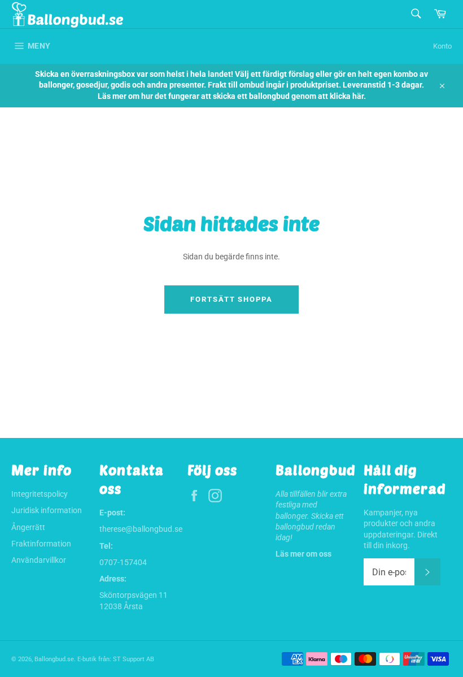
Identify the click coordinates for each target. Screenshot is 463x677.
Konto (442, 46)
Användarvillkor (38, 560)
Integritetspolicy (39, 493)
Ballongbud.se (54, 659)
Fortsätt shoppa (231, 299)
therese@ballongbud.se (140, 528)
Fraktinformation (41, 543)
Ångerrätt (28, 527)
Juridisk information (46, 510)
